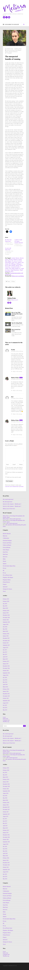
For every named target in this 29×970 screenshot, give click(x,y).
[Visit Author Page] (15, 293)
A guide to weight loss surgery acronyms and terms (18, 241)
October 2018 (6, 619)
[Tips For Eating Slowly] (8, 324)
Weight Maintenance (15, 270)
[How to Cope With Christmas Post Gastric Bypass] (8, 314)
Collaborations (6, 538)
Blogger (9, 261)
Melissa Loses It (14, 300)
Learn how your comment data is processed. (14, 486)
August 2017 (5, 647)
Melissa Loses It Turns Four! (9, 508)
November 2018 (6, 617)
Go (24, 725)
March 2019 (5, 608)
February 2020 (6, 601)
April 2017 (5, 656)
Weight (13, 268)
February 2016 (6, 689)
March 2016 (5, 686)
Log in (4, 717)
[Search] (23, 24)
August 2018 (5, 624)
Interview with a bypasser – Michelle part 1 (12, 506)
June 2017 (5, 652)
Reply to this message (17, 371)
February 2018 (6, 633)
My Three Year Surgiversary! (8, 240)
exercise (15, 261)
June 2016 (5, 680)
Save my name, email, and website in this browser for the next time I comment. (14, 468)
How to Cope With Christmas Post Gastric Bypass (17, 314)
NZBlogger (13, 264)
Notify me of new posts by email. (14, 477)
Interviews (5, 556)
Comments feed (6, 720)
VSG (10, 268)
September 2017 (6, 645)
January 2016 (5, 691)
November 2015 (6, 696)
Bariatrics (11, 259)
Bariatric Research (7, 533)
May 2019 (5, 606)
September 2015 (6, 700)
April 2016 (5, 684)
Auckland (13, 258)
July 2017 (5, 649)
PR (3, 570)
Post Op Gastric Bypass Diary (9, 566)
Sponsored (5, 586)
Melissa (19, 262)
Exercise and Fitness (11, 50)
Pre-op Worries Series (7, 575)
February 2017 (6, 661)
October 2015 (6, 698)
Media (4, 559)
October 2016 (6, 670)
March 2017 (5, 659)
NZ (9, 264)
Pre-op (4, 572)
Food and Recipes (6, 547)
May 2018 (5, 629)
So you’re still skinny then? (8, 248)
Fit (18, 261)
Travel (4, 591)
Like (14, 281)
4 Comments (9, 53)
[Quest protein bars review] (8, 331)
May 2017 (5, 654)
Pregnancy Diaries (7, 579)
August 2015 (5, 703)
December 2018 (6, 615)
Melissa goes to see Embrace (18, 276)
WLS (12, 271)
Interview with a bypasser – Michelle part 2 (12, 504)
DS (12, 261)
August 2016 (5, 675)
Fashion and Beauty (7, 545)
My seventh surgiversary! (8, 499)
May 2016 (5, 682)
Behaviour (5, 536)
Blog (6, 261)
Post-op (6, 265)
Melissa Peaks (19, 48)
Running (13, 265)
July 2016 (5, 677)
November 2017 (6, 640)
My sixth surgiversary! (7, 501)
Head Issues (5, 554)
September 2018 (6, 622)
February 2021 (6, 599)
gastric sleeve (14, 262)
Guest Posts (5, 552)
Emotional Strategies (7, 540)
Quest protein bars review (16, 330)
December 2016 (6, 666)
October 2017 (6, 643)
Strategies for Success (13, 51)
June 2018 (5, 626)
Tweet (8, 281)
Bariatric (17, 258)
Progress (6, 51)
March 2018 (5, 631)
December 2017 (6, 638)
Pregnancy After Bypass (8, 577)
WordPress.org (6, 721)
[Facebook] (6, 17)
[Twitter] (4, 17)
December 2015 (6, 693)
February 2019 (6, 610)
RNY (10, 265)
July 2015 (5, 705)
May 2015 (5, 710)
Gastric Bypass (18, 50)
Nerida (13, 350)
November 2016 (6, 668)
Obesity (4, 561)
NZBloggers (18, 264)
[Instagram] (9, 17)
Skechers (17, 265)
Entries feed (5, 718)
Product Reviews (6, 582)
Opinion (4, 563)
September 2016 (6, 673)
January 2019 (5, 613)
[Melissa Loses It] (14, 8)
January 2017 (5, 663)
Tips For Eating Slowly (17, 323)
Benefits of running (18, 259)
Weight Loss (17, 268)
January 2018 (5, 636)
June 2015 (5, 707)
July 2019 (5, 603)
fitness (20, 261)
